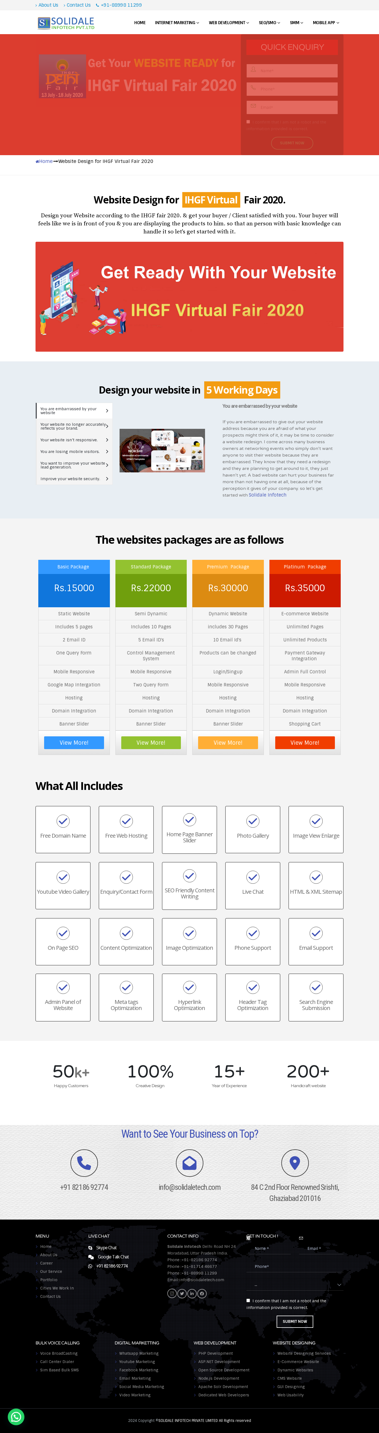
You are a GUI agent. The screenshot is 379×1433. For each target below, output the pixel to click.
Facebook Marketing (138, 1369)
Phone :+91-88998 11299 (192, 1273)
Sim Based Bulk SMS (59, 1369)
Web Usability (290, 1394)
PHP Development (215, 1353)
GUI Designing (291, 1386)
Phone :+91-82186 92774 (192, 1259)
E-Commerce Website (298, 1361)
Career (46, 1263)
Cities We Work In (57, 1288)
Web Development (227, 23)
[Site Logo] (66, 23)
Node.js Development (218, 1378)
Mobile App (324, 23)
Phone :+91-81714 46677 (192, 1266)
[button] (16, 1417)
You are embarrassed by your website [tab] (69, 410)
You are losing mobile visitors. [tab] (70, 451)
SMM (294, 23)
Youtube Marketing (137, 1361)
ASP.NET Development (219, 1361)
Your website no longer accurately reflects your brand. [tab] (73, 426)
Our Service (51, 1271)
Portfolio (48, 1279)
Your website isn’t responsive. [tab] (69, 439)
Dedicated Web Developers (223, 1394)
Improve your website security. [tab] (70, 478)
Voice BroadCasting (59, 1353)
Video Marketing (135, 1394)
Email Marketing (135, 1378)
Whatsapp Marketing (139, 1353)
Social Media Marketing (141, 1386)
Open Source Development (223, 1369)
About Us (48, 5)
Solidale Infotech (268, 495)
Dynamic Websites (295, 1369)
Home (139, 23)
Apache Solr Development (223, 1386)
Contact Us (78, 5)
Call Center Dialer (57, 1361)
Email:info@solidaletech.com (195, 1279)
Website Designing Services (304, 1353)
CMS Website (289, 1378)
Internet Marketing (175, 23)
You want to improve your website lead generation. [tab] (73, 465)
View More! (74, 742)
